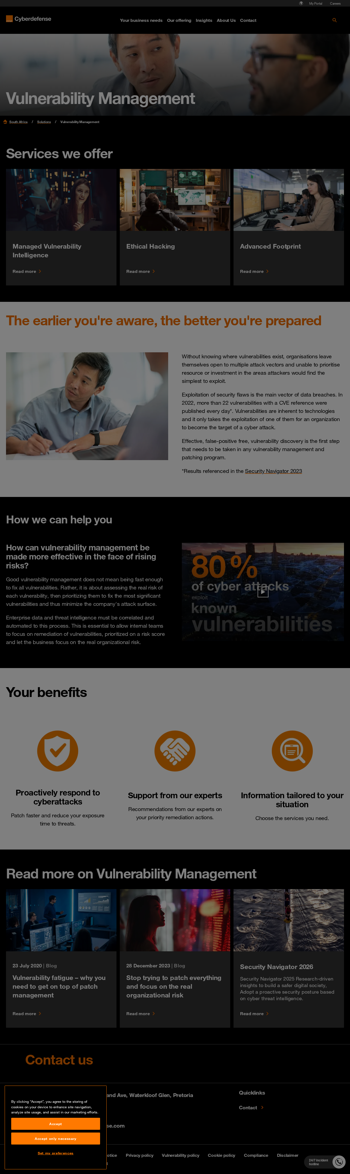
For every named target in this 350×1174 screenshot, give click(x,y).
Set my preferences (56, 1153)
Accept (55, 1124)
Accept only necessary (56, 1138)
